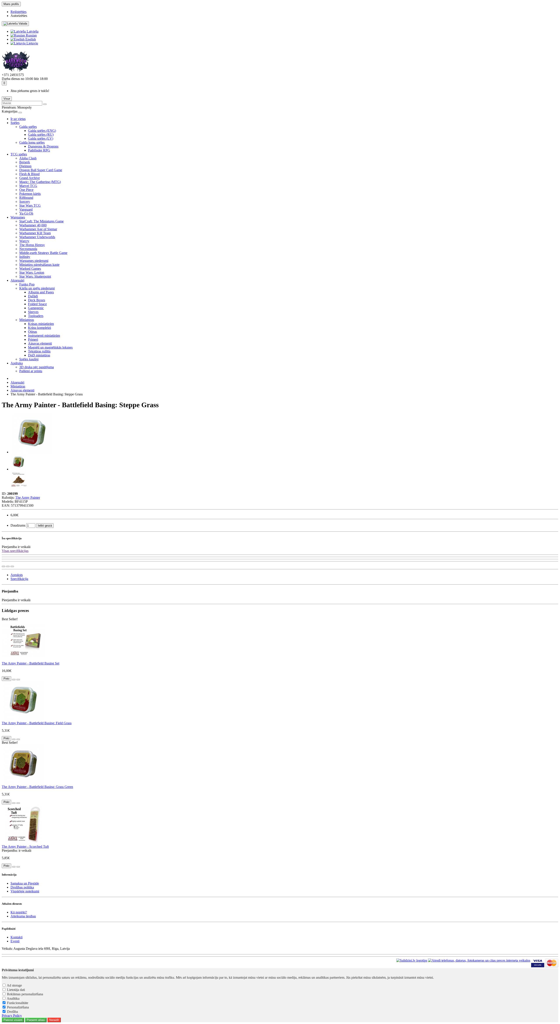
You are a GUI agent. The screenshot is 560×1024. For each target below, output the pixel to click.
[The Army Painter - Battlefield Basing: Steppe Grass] (32, 452)
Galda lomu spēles (32, 142)
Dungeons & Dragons (43, 146)
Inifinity (24, 257)
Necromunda (28, 249)
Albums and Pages (41, 292)
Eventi (14, 941)
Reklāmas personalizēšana (25, 994)
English (30, 39)
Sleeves (33, 312)
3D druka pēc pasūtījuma (36, 367)
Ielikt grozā (45, 525)
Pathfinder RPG (39, 150)
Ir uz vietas (18, 119)
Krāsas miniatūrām (41, 324)
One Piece (26, 190)
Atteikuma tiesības (23, 916)
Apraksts (16, 575)
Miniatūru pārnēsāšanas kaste (39, 264)
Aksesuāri (17, 280)
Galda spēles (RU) (41, 134)
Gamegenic (36, 308)
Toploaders (35, 316)
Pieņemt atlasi (36, 1020)
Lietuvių (32, 43)
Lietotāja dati (16, 990)
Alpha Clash (28, 158)
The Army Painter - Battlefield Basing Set (30, 663)
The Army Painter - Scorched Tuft (25, 846)
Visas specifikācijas (15, 551)
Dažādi (33, 296)
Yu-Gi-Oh (26, 213)
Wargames (17, 217)
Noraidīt (54, 1020)
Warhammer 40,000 (33, 225)
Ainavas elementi (40, 343)
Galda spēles (28, 127)
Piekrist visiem (13, 1020)
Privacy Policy (12, 1015)
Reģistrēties (18, 12)
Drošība (12, 1011)
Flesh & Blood (29, 174)
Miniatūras (26, 320)
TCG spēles (18, 154)
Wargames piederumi (33, 261)
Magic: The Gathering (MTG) (40, 182)
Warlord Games (30, 268)
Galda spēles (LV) (40, 138)
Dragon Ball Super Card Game (40, 170)
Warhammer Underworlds (37, 237)
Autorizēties (18, 16)
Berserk (24, 162)
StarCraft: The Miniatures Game (41, 221)
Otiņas (32, 331)
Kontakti (16, 937)
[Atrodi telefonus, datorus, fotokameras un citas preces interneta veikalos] (479, 966)
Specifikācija (19, 579)
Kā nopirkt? (18, 912)
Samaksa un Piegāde (24, 883)
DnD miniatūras (39, 355)
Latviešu (32, 31)
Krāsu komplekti (39, 328)
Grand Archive (29, 178)
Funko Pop (27, 284)
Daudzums (17, 525)
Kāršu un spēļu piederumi (37, 288)
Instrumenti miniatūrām (44, 335)
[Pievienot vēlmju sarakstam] (8, 566)
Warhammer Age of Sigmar (38, 229)
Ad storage (14, 985)
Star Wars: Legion (31, 272)
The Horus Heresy (32, 245)
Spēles (14, 123)
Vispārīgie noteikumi (24, 891)
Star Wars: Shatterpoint (35, 276)
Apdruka (16, 363)
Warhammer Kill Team (35, 233)
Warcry (24, 241)
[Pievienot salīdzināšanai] (12, 566)
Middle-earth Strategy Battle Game (43, 253)
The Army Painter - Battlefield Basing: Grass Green (37, 787)
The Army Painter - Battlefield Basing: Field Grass (37, 723)
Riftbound (26, 197)
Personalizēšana (18, 1007)
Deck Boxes (36, 300)
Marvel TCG (28, 186)
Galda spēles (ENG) (42, 130)
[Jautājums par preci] (3, 566)
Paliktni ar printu (30, 371)
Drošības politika (22, 887)
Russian (31, 35)
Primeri (33, 339)
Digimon (25, 166)
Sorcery (24, 201)
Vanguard (26, 209)
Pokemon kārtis (30, 194)
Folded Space (37, 304)
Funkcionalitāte (17, 1003)
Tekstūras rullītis (39, 351)
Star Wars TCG (30, 205)
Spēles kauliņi (28, 359)
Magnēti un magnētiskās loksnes (50, 347)
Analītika (13, 998)
